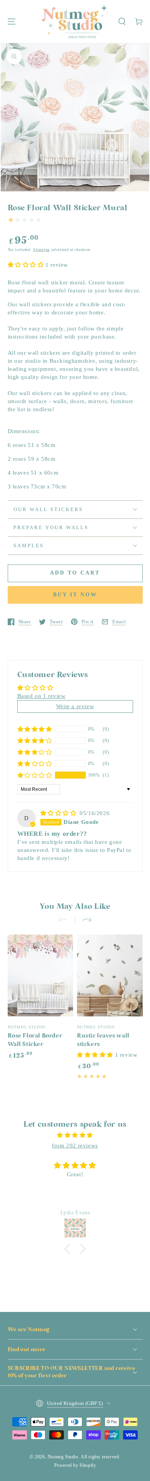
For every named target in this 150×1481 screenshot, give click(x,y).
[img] (59, 813)
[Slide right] (83, 920)
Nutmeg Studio (63, 1456)
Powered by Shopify (75, 1465)
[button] (121, 21)
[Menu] (11, 21)
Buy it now (75, 595)
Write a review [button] (75, 706)
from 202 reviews (75, 1145)
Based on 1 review (41, 696)
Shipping (41, 249)
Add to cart (75, 573)
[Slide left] (66, 920)
